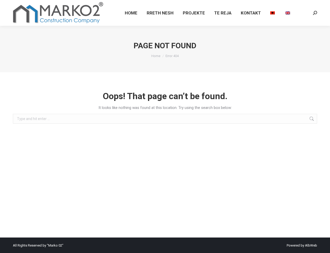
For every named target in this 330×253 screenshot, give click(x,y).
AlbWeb (311, 245)
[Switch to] (273, 13)
